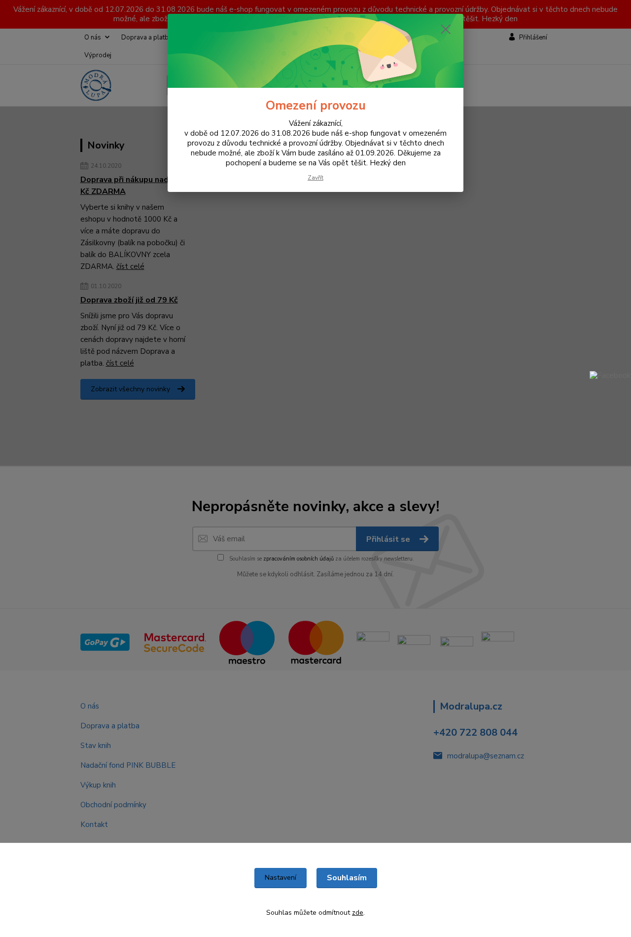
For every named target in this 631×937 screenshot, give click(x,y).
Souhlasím (347, 877)
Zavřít (315, 178)
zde (357, 912)
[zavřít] (446, 29)
